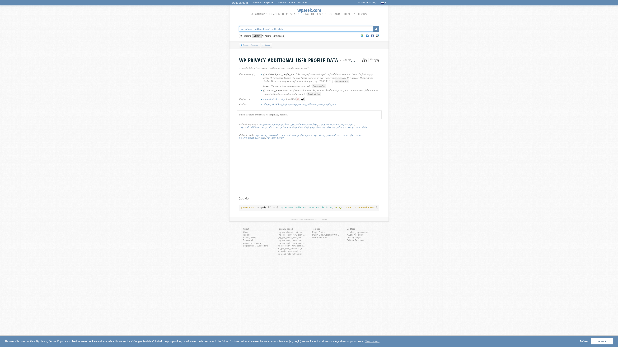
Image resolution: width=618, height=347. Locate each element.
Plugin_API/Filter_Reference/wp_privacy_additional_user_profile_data (299, 104)
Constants (279, 36)
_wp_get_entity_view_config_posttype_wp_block (291, 237)
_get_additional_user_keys (303, 124)
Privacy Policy (250, 237)
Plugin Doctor (318, 232)
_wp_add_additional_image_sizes (256, 127)
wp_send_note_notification (290, 254)
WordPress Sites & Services (291, 2)
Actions (267, 36)
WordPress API (319, 237)
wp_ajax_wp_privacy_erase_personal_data (344, 127)
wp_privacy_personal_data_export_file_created (338, 135)
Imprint (246, 234)
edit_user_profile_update (299, 135)
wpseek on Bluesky (367, 2)
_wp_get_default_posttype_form (291, 232)
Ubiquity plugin (353, 237)
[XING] (362, 36)
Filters (258, 36)
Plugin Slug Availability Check (326, 234)
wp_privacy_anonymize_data (274, 124)
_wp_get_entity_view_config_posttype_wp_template (291, 240)
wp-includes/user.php (274, 99)
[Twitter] (367, 36)
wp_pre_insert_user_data (252, 137)
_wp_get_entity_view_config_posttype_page (291, 234)
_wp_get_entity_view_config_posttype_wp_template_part (291, 243)
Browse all (248, 240)
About (245, 232)
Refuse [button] (584, 341)
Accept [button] (602, 341)
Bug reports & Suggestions (255, 245)
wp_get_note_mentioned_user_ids (291, 248)
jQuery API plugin (355, 234)
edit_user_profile (275, 137)
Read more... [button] (372, 341)
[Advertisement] (309, 167)
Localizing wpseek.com (358, 232)
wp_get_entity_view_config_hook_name (291, 245)
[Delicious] (377, 36)
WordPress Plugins (262, 2)
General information (250, 45)
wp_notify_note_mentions (289, 251)
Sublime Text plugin (356, 240)
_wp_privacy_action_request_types (336, 124)
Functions (246, 36)
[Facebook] (372, 36)
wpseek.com (240, 2)
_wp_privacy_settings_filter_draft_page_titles (298, 127)
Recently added (285, 229)
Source (267, 45)
